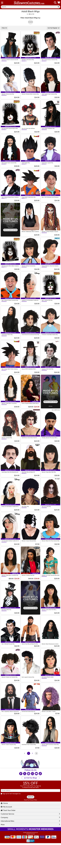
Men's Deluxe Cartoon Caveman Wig (10, 300)
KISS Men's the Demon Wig (28, 59)
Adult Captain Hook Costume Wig (49, 94)
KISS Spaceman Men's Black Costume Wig (10, 265)
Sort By (52, 28)
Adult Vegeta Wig (26, 162)
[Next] (36, 753)
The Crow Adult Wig (46, 506)
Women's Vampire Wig (7, 437)
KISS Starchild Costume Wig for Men (10, 128)
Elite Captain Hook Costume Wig (9, 162)
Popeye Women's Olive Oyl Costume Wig (50, 265)
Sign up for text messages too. (12, 793)
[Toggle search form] (55, 3)
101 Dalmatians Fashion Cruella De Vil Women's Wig (10, 540)
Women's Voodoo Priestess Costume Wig (50, 231)
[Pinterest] (28, 773)
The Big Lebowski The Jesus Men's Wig (49, 437)
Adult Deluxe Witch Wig (7, 334)
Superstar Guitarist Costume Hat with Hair (10, 59)
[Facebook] (20, 773)
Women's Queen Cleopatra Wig (9, 744)
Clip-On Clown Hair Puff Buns (28, 128)
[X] (24, 773)
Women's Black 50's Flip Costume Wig (50, 540)
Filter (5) (4, 28)
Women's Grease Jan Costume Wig (9, 677)
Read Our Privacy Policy (30, 800)
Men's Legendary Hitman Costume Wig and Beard (10, 711)
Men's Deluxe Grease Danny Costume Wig (10, 197)
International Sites (7, 821)
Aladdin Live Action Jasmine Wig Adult (50, 575)
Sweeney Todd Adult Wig (47, 369)
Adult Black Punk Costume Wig (29, 744)
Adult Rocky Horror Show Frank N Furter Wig (29, 437)
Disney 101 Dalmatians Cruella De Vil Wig (10, 506)
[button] (59, 3)
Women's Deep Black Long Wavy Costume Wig (9, 403)
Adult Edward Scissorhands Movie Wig (30, 334)
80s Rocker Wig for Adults (48, 677)
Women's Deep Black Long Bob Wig (10, 575)
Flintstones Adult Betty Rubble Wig (50, 334)
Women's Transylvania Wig (8, 94)
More (3, 825)
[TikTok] (40, 773)
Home (5, 803)
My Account (7, 807)
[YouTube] (36, 773)
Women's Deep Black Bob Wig (49, 472)
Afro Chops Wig (25, 506)
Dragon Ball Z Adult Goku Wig (28, 197)
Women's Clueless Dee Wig (28, 575)
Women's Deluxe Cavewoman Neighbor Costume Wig (28, 265)
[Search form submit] (58, 6)
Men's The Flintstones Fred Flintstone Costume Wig (50, 197)
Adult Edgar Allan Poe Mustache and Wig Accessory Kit (10, 472)
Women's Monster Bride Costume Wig (30, 94)
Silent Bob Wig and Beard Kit (28, 472)
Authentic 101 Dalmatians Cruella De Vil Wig (30, 300)
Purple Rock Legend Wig (47, 162)
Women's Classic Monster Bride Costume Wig (29, 540)
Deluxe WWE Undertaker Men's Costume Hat (29, 369)
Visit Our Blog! (31, 778)
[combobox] (29, 6)
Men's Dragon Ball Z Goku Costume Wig (10, 369)
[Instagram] (32, 773)
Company (4, 817)
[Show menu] (2, 2)
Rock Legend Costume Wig (28, 677)
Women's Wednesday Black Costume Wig (30, 231)
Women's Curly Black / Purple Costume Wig (48, 711)
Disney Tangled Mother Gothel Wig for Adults (30, 403)
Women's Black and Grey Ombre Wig (50, 744)
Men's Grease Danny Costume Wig (49, 59)
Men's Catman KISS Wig (47, 300)
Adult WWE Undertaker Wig (48, 128)
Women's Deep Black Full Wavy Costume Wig (49, 609)
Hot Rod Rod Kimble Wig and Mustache (28, 711)
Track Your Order (9, 810)
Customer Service (7, 814)
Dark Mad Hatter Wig (6, 609)
